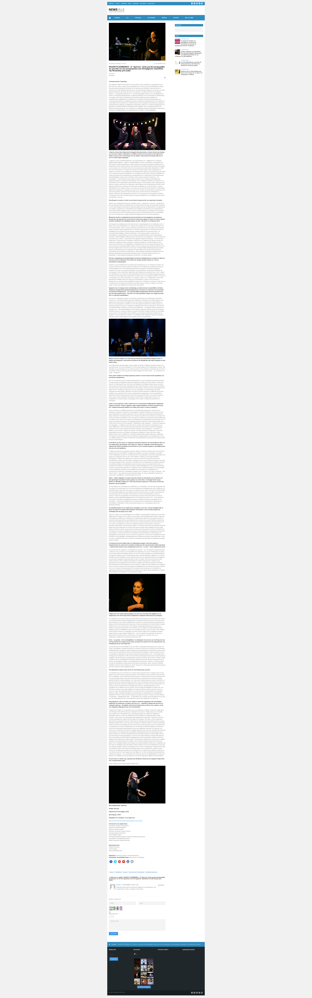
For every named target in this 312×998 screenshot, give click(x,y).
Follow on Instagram (145, 987)
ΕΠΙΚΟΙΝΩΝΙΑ (136, 3)
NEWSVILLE (111, 3)
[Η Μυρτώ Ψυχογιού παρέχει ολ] (150, 981)
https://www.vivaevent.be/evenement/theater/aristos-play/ (125, 821)
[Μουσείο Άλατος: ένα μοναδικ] (150, 968)
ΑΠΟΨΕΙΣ (176, 18)
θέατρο (125, 872)
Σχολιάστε (161, 885)
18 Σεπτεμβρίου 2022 (160, 63)
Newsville (111, 75)
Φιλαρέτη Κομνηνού (151, 872)
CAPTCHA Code (113, 913)
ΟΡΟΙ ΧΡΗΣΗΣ (143, 3)
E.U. (127, 18)
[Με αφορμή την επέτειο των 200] (137, 968)
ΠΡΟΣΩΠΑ (138, 18)
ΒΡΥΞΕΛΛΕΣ (111, 63)
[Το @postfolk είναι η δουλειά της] (150, 975)
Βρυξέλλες (119, 872)
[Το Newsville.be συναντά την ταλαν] (144, 968)
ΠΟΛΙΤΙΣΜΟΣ (151, 18)
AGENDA (164, 18)
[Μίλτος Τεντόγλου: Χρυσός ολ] (144, 961)
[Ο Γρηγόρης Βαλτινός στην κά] (137, 975)
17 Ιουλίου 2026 (185, 49)
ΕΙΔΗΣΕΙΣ (117, 18)
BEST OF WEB (189, 18)
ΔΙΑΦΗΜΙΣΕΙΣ (124, 3)
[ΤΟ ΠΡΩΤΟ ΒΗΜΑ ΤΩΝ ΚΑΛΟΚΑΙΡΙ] (144, 975)
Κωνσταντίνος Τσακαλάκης (136, 872)
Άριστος (112, 872)
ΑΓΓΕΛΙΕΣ (117, 3)
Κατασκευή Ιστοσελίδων (114, 992)
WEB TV (130, 3)
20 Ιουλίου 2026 (185, 39)
